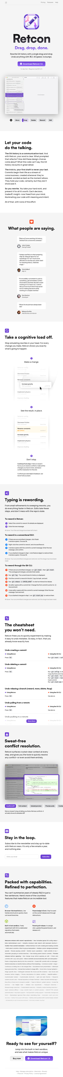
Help (56, 2)
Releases (50, 2)
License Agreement (40, 1073)
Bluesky (44, 1071)
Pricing (43, 2)
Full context (23, 806)
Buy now (17, 1058)
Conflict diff (10, 806)
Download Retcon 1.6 (33, 63)
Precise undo (50, 806)
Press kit (20, 1073)
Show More (31, 721)
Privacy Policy (28, 1073)
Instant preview (36, 806)
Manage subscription (26, 1071)
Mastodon (37, 1071)
